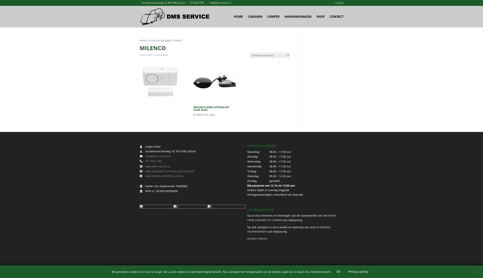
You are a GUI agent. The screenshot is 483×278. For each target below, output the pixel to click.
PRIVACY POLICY (257, 238)
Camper (273, 17)
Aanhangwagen (298, 17)
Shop (320, 17)
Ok (338, 271)
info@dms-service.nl (157, 156)
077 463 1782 (152, 161)
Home (238, 17)
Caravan (255, 17)
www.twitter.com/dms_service (163, 176)
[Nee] (478, 272)
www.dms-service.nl (157, 166)
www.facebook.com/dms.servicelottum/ (169, 171)
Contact (336, 17)
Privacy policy (358, 271)
